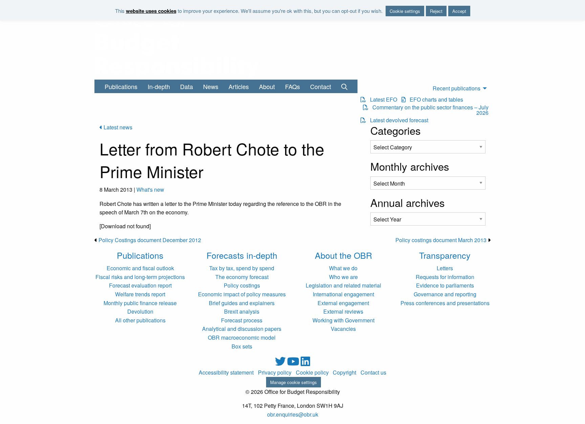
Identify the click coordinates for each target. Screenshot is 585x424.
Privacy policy (274, 372)
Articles (239, 86)
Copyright (344, 372)
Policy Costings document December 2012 (150, 240)
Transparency (445, 255)
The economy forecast (241, 277)
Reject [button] (436, 11)
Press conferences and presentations (445, 303)
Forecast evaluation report (140, 285)
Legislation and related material (343, 285)
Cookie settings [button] (405, 11)
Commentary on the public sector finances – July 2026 (428, 110)
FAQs (292, 86)
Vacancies (343, 329)
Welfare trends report (140, 294)
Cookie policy (312, 372)
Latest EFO (381, 99)
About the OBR (343, 255)
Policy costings (242, 285)
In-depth (159, 86)
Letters (445, 268)
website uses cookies (151, 11)
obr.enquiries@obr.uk (292, 414)
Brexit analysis (241, 311)
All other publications (140, 320)
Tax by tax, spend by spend (241, 268)
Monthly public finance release (140, 303)
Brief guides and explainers (242, 303)
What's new (150, 189)
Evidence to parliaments (445, 285)
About (267, 86)
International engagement (343, 294)
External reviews (343, 311)
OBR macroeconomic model (242, 337)
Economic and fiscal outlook (140, 268)
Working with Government (343, 320)
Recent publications (456, 88)
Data (186, 86)
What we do (343, 268)
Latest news (117, 127)
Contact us (373, 372)
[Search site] (344, 86)
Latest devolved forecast (397, 120)
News (210, 86)
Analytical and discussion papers (241, 329)
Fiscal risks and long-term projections (140, 277)
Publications (121, 86)
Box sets (242, 346)
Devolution (140, 311)
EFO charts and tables (434, 99)
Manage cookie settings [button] (293, 382)
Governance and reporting (445, 294)
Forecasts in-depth (242, 255)
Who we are (343, 277)
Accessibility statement (226, 372)
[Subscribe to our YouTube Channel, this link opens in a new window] (294, 363)
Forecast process (241, 320)
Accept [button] (459, 11)
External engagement (343, 303)
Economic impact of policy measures (242, 294)
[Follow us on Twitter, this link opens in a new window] (281, 363)
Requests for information (445, 277)
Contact (320, 86)
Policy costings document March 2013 (440, 240)
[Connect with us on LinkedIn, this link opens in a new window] (305, 363)
